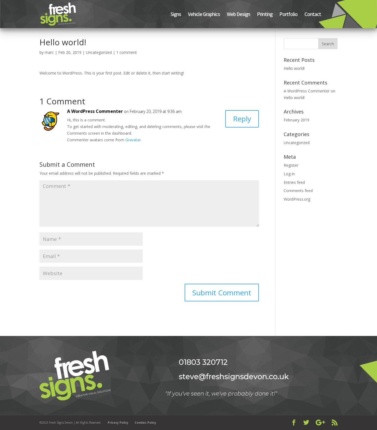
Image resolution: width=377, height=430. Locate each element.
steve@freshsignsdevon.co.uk (234, 376)
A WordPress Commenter (95, 111)
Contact (312, 14)
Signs (176, 14)
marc (49, 52)
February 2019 (296, 120)
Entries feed (294, 182)
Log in (289, 173)
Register (291, 165)
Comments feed (298, 190)
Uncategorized (99, 52)
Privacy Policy (118, 422)
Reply (242, 119)
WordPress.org (297, 199)
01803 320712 (203, 362)
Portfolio (288, 14)
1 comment (126, 52)
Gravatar (133, 139)
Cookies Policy (145, 422)
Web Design (238, 14)
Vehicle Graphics (204, 14)
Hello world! (294, 68)
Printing (264, 14)
